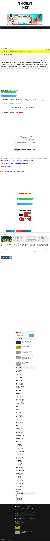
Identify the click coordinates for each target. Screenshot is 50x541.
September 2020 (19, 473)
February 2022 (18, 448)
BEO (44, 58)
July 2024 (18, 406)
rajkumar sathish (20, 497)
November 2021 (19, 453)
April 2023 (18, 428)
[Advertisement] (25, 38)
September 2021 (19, 455)
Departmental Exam (16, 60)
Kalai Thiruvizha (29, 62)
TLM (36, 68)
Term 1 (12, 68)
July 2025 (18, 389)
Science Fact (23, 66)
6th (15, 58)
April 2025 (18, 393)
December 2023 (19, 416)
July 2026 (18, 371)
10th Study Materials (25, 346)
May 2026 (18, 374)
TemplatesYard (10, 539)
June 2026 (18, 373)
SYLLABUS (2, 68)
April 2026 (18, 376)
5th (12, 58)
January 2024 (18, 415)
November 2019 (19, 484)
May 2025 (18, 392)
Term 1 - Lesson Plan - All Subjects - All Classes (26, 342)
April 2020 (18, 479)
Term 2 (16, 68)
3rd (6, 58)
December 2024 (19, 399)
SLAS (31, 66)
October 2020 (18, 471)
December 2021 (19, 451)
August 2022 (18, 439)
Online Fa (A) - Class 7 (29, 64)
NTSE (14, 64)
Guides (23, 62)
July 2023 (18, 423)
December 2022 (19, 434)
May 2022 (18, 444)
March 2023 (18, 429)
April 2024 (18, 410)
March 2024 (18, 412)
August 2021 (18, 457)
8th (21, 58)
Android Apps (28, 58)
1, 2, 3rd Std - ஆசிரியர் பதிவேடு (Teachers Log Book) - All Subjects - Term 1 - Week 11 (18, 244)
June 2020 (18, 476)
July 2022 (18, 441)
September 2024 (19, 403)
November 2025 (19, 383)
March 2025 (18, 394)
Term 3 (20, 68)
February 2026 (18, 378)
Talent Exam (7, 68)
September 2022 (19, 438)
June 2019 (18, 489)
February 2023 (18, 431)
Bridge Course (3, 60)
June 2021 (18, 460)
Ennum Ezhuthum (24, 60)
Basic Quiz (40, 58)
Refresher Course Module (12, 66)
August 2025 (18, 387)
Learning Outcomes (36, 62)
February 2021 (18, 466)
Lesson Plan (44, 62)
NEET (4, 64)
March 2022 (18, 447)
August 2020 (18, 474)
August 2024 (18, 405)
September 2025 (19, 386)
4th (9, 58)
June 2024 (18, 408)
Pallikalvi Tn (36, 64)
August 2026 (18, 370)
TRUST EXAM (3, 70)
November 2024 (19, 400)
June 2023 (18, 425)
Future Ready (15, 62)
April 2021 (18, 463)
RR (19, 66)
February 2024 (18, 413)
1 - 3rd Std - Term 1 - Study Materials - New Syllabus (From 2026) (6, 244)
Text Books (25, 68)
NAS (1, 64)
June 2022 (18, 442)
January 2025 (18, 397)
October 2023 (18, 419)
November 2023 (19, 418)
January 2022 (18, 450)
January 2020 (18, 482)
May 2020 (18, 477)
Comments (19, 103)
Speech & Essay (35, 66)
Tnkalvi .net (25, 5)
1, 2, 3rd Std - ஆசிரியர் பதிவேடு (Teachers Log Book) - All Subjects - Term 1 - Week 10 (30, 244)
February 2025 (18, 396)
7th (18, 58)
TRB (47, 68)
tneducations (19, 500)
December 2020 (19, 468)
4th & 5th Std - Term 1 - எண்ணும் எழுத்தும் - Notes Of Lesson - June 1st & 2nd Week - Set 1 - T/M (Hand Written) (27, 358)
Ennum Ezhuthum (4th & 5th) (34, 60)
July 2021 (18, 458)
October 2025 (18, 384)
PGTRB (41, 64)
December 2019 (19, 483)
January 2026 (18, 380)
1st (1, 58)
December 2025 (19, 381)
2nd (4, 58)
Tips (33, 68)
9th (24, 58)
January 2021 (18, 467)
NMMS (11, 64)
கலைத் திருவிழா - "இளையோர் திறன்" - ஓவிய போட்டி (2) (27, 352)
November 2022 (19, 435)
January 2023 (18, 432)
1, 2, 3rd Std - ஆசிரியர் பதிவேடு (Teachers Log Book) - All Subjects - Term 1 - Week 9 (42, 244)
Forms (47, 60)
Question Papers (4, 66)
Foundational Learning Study (6, 62)
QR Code (45, 64)
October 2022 (18, 437)
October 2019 (18, 486)
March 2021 (18, 464)
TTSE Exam (8, 70)
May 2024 (18, 409)
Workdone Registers (15, 70)
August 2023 (18, 422)
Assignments (34, 58)
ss (47, 66)
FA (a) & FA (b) (42, 60)
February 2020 (18, 480)
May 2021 (18, 461)
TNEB (39, 68)
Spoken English (43, 66)
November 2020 (19, 470)
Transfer (43, 68)
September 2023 (19, 421)
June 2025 (18, 390)
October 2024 (18, 402)
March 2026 (18, 377)
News (7, 64)
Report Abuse (17, 491)
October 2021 (18, 454)
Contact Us (9, 60)
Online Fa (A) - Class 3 (20, 64)
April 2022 (18, 445)
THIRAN (29, 68)
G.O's (20, 62)
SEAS (28, 66)
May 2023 (18, 426)
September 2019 (19, 487)
